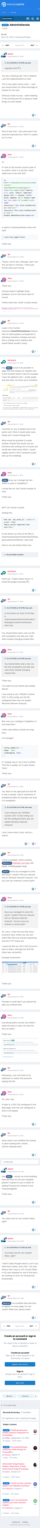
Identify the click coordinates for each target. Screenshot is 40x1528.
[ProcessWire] (13, 4)
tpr (5, 34)
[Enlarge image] (20, 309)
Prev (7, 45)
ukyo (7, 1472)
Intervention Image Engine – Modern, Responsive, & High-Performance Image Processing (15, 1466)
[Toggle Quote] (5, 63)
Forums (13, 12)
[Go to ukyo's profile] (35, 1465)
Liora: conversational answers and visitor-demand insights (14, 1502)
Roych (8, 1455)
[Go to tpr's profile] (4, 125)
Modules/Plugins (23, 37)
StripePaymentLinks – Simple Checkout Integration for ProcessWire (15, 1432)
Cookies (25, 1522)
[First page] (2, 45)
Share (10, 1396)
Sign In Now (20, 1383)
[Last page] (37, 45)
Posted (15, 56)
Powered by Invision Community (20, 1525)
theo (27, 608)
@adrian (6, 1303)
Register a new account (20, 1364)
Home (4, 12)
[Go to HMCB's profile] (35, 1484)
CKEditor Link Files (21, 863)
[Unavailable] (20, 389)
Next (32, 45)
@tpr (9, 368)
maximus (9, 1488)
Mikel (7, 1438)
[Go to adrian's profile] (4, 55)
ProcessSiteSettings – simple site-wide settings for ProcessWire (15, 1449)
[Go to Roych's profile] (35, 1448)
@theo (5, 871)
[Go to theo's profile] (4, 156)
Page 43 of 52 (20, 45)
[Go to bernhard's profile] (4, 361)
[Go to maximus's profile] (35, 1501)
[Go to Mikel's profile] (35, 1431)
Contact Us (16, 1522)
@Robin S (7, 863)
